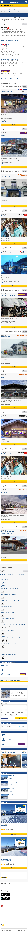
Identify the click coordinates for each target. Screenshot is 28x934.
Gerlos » (3, 578)
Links (16, 911)
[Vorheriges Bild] (2, 760)
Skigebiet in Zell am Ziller (15, 11)
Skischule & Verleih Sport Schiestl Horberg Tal (9, 491)
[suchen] (26, 2)
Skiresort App (4, 891)
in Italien (9, 860)
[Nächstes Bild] (26, 760)
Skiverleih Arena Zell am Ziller (8, 295)
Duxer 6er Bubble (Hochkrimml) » (8, 643)
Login (16, 917)
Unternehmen (18, 914)
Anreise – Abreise (4, 703)
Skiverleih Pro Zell (5, 176)
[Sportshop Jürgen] (22, 336)
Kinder (8, 712)
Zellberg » (3, 582)
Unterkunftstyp (20, 712)
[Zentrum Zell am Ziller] (22, 91)
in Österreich (12, 827)
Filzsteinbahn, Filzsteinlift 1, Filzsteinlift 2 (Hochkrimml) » (14, 624)
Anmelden (4, 877)
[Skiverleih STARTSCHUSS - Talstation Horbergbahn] (23, 532)
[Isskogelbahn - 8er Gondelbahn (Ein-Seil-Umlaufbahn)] (2, 610)
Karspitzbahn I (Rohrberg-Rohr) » (8, 594)
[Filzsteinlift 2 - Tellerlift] (9, 628)
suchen (21, 718)
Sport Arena (4, 215)
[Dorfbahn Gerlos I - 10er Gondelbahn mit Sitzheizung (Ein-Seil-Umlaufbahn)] (2, 616)
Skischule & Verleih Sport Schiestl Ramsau (9, 377)
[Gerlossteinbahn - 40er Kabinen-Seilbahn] (2, 659)
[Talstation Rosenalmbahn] (22, 252)
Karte (25, 23)
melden (20, 662)
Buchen (14, 124)
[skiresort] (14, 2)
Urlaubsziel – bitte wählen (6, 708)
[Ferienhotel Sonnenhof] (4, 694)
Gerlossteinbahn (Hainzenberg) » (8, 654)
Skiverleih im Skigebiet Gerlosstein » (8, 651)
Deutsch (6, 906)
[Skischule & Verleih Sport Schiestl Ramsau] (22, 376)
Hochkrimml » (4, 580)
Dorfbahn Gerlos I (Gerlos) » (7, 612)
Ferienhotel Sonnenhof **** (17, 691)
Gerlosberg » (4, 585)
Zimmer (13, 712)
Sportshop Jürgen (5, 336)
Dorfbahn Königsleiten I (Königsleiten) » (10, 600)
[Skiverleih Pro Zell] (22, 175)
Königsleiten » (4, 579)
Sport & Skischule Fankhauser (8, 416)
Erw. (2, 712)
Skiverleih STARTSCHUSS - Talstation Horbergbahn (8, 532)
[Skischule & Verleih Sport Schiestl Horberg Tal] (23, 491)
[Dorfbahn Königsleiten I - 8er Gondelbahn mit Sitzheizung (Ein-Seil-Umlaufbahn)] (2, 604)
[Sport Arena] (22, 215)
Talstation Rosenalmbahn (7, 252)
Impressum (3, 914)
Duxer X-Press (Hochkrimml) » (8, 630)
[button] (6, 719)
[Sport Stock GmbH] (22, 453)
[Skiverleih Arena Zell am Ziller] (22, 295)
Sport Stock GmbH (6, 453)
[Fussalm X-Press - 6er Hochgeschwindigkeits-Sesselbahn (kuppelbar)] (2, 622)
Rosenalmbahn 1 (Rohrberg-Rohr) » (9, 588)
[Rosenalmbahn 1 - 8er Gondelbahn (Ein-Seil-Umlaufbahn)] (2, 592)
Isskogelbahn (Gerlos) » (6, 606)
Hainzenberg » (4, 583)
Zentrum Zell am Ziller (6, 91)
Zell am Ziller (8, 5)
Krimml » (3, 586)
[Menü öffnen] (2, 2)
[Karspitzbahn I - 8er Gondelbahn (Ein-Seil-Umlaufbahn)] (2, 598)
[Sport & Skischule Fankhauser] (22, 416)
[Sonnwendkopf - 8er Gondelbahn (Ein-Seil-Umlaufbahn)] (5, 642)
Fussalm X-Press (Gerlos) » (7, 618)
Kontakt (2, 911)
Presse (2, 917)
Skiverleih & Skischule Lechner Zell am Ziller (10, 135)
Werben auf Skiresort (6, 920)
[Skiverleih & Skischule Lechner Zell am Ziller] (23, 134)
